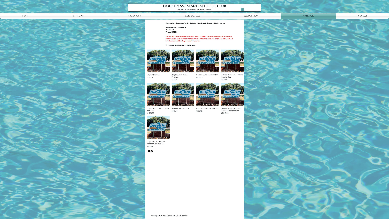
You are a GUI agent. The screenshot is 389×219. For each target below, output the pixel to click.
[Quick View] (158, 61)
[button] (242, 9)
